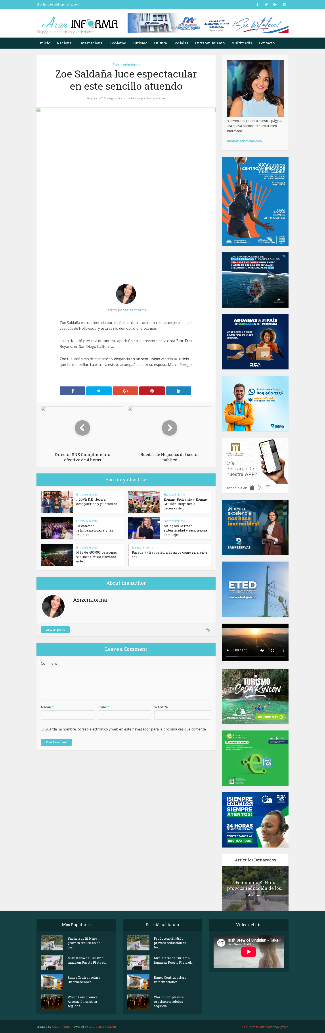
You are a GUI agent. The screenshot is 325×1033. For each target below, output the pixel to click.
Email (103, 707)
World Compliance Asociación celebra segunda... (83, 1001)
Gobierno (118, 43)
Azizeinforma (156, 98)
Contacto (267, 43)
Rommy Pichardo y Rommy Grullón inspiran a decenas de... (186, 503)
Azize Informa (61, 1027)
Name (47, 707)
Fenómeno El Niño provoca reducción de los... (255, 885)
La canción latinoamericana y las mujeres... (94, 530)
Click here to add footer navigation (265, 1027)
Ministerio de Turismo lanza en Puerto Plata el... (87, 960)
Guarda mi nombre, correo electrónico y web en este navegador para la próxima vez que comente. (125, 729)
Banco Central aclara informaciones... (84, 979)
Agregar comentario (123, 98)
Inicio (45, 43)
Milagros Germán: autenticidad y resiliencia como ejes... (185, 530)
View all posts (55, 630)
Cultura (160, 43)
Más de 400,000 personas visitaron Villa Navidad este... (96, 556)
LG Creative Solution (102, 1027)
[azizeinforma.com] (80, 20)
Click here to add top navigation (57, 4)
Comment (49, 663)
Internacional (91, 43)
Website (161, 707)
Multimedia (241, 43)
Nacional (65, 43)
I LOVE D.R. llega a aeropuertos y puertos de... (98, 501)
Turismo (140, 43)
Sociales (181, 43)
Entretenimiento (210, 43)
